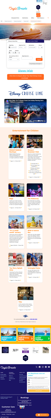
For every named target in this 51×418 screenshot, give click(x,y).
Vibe (20, 302)
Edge (11, 199)
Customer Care (12, 378)
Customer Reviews (23, 375)
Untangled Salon (34, 268)
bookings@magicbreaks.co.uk (24, 402)
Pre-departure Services (22, 379)
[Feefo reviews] (45, 4)
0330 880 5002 (33, 319)
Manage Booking (38, 15)
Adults (10, 50)
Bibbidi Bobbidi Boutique (15, 151)
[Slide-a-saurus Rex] (35, 222)
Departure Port (22, 45)
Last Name (29, 382)
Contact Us (38, 12)
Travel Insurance (22, 377)
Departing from (25, 56)
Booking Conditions (2, 378)
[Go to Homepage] (1, 21)
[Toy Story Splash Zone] (16, 259)
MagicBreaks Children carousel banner (25, 32)
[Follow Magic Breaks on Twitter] (36, 367)
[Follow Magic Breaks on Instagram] (43, 367)
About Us (11, 375)
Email (29, 384)
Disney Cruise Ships (17, 21)
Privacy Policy (3, 374)
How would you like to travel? (13, 56)
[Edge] (16, 190)
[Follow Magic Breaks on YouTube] (49, 367)
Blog (10, 380)
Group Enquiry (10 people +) (35, 63)
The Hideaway (33, 199)
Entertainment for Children (36, 21)
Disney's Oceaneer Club (33, 151)
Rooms (40, 45)
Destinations (31, 45)
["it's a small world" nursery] (16, 222)
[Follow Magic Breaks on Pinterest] (46, 367)
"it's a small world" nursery (15, 231)
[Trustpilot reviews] (38, 7)
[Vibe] (25, 293)
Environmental (22, 381)
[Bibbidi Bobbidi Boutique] (16, 141)
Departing (11, 45)
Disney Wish (26, 21)
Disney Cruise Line (8, 21)
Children (17, 50)
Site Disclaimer (3, 375)
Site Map (21, 374)
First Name (29, 380)
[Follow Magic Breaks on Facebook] (39, 367)
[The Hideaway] (35, 190)
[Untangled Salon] (35, 259)
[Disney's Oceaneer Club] (35, 141)
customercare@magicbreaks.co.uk (8, 412)
